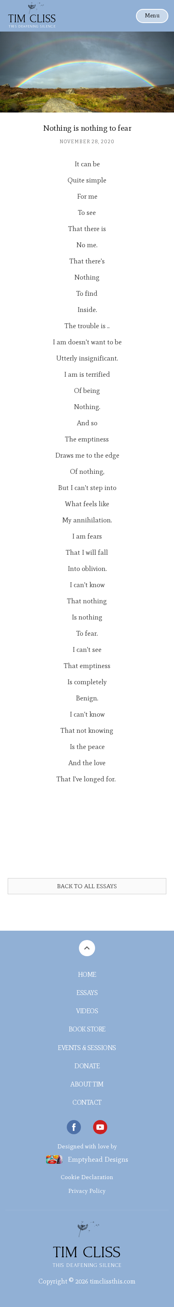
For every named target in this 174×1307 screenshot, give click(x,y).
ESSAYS (87, 993)
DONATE (87, 1066)
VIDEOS (87, 1011)
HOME (87, 974)
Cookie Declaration (87, 1177)
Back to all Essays (87, 886)
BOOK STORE (87, 1029)
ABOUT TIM (87, 1084)
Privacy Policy (87, 1191)
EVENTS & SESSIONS (87, 1048)
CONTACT (87, 1102)
